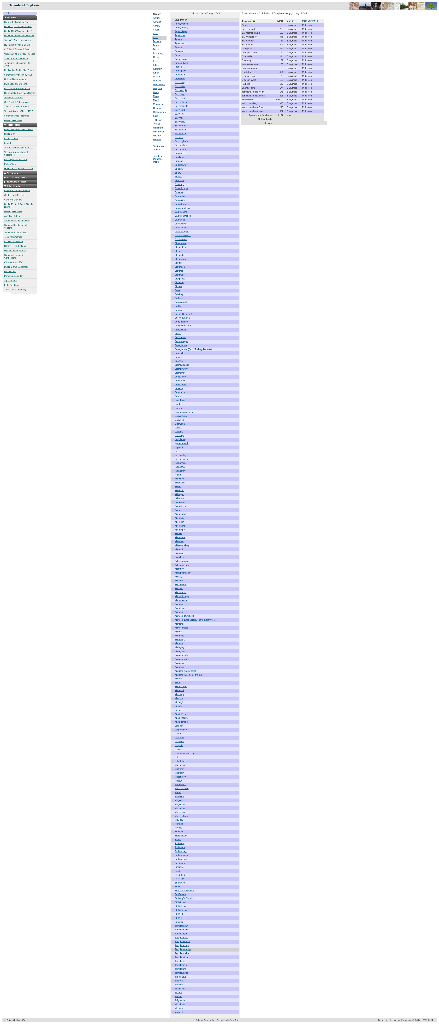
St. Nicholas (181, 910)
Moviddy (179, 820)
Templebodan (181, 926)
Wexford (157, 135)
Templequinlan (182, 957)
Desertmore (180, 337)
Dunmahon (180, 392)
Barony (290, 21)
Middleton (179, 796)
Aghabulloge (181, 31)
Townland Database (13, 97)
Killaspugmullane (183, 572)
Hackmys (179, 435)
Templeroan (180, 961)
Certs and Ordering (13, 200)
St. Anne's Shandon (184, 890)
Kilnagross (180, 651)
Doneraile (179, 353)
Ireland (7, 143)
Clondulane (180, 259)
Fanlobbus (180, 400)
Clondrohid (180, 255)
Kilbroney (179, 498)
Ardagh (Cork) (181, 63)
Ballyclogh (180, 94)
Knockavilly (180, 714)
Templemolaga (182, 945)
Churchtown (180, 243)
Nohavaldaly (181, 835)
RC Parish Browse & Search (17, 45)
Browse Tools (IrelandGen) (16, 22)
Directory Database (13, 120)
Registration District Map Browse (19, 70)
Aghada (178, 39)
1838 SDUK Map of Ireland (16, 107)
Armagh (157, 22)
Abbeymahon (181, 23)
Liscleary (179, 741)
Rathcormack (181, 855)
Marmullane (180, 784)
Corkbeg (179, 306)
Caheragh (179, 184)
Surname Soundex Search (16, 232)
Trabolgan (180, 988)
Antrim (156, 18)
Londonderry (159, 84)
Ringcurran (180, 863)
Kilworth (179, 698)
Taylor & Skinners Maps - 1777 (18, 111)
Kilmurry (179, 643)
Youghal (179, 1012)
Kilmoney (179, 635)
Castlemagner (181, 231)
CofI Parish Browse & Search (17, 49)
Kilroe (177, 682)
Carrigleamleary (182, 208)
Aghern (178, 47)
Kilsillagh (179, 694)
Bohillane (179, 157)
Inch (177, 451)
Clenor (178, 251)
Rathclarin (180, 847)
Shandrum (180, 882)
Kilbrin (178, 486)
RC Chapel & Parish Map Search (19, 93)
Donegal (157, 41)
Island (178, 474)
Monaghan (158, 104)
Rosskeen (180, 875)
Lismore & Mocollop (184, 753)
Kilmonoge (180, 639)
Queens (157, 108)
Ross (177, 871)
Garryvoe (179, 420)
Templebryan (181, 933)
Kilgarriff (179, 549)
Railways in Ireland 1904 (15, 159)
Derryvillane (180, 329)
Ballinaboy (180, 82)
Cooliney (179, 294)
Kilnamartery (181, 659)
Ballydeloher (181, 102)
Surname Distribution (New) (17, 221)
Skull (177, 886)
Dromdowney (181, 369)
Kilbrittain (179, 490)
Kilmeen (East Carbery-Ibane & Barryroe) (195, 620)
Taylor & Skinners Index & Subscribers (16, 153)
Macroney (180, 769)
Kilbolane (179, 478)
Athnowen (180, 78)
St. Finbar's (180, 894)
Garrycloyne (181, 416)
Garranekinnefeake (184, 412)
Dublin (156, 49)
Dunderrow (180, 380)
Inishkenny (180, 471)
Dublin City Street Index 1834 (18, 26)
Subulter (179, 922)
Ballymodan (180, 129)
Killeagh (179, 580)
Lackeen (179, 725)
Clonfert (178, 263)
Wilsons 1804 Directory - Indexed (19, 54)
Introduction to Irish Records (17, 190)
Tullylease (180, 1000)
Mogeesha (180, 804)
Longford (157, 88)
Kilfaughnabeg (182, 545)
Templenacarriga (183, 949)
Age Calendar (10, 280)
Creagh (178, 310)
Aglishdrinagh (181, 59)
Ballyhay (179, 118)
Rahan (178, 839)
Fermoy (178, 408)
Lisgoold (179, 745)
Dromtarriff (180, 372)
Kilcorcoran (180, 514)
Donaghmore (181, 345)
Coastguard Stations (13, 241)
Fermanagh (158, 53)
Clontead (179, 282)
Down (156, 45)
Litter (177, 757)
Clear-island (180, 247)
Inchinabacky (181, 459)
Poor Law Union (310, 21)
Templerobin (181, 965)
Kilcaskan (180, 502)
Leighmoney (181, 729)
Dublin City (9, 134)
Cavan (156, 29)
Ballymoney (180, 133)
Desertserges (181, 341)
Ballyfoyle (180, 114)
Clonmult (179, 274)
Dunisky (179, 388)
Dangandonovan (183, 325)
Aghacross (180, 35)
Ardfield (178, 66)
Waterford (158, 127)
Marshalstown (181, 788)
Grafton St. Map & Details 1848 (18, 168)
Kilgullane (179, 557)
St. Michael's (181, 902)
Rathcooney (181, 851)
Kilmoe (178, 631)
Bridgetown (180, 165)
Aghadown (180, 43)
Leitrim (156, 76)
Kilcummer (180, 537)
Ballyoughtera (181, 141)
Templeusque (181, 973)
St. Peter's (180, 918)
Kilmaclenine (181, 600)
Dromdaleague (182, 365)
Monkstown (180, 812)
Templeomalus (182, 953)
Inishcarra (180, 467)
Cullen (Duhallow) (183, 314)
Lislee (178, 749)
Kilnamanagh (181, 655)
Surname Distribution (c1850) (18, 75)
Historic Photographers (15, 79)
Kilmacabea (180, 592)
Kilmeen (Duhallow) (184, 616)
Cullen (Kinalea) (182, 317)
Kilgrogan (179, 553)
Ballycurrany (181, 98)
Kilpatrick (179, 663)
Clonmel (179, 271)
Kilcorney (179, 518)
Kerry (155, 61)
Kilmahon (179, 604)
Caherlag (179, 192)
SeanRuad (235, 1020)
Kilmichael (180, 624)
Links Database (11, 285)
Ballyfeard (180, 110)
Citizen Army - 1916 (13, 262)
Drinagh (178, 357)
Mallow (178, 780)
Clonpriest (180, 278)
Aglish (178, 55)
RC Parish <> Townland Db (17, 88)
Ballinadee (180, 86)
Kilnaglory (180, 647)
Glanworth (180, 424)
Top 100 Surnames (13, 237)
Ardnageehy (181, 70)
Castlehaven (181, 223)
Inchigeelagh (181, 455)
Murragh (179, 823)
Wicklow (157, 139)
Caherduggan (181, 188)
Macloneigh (180, 765)
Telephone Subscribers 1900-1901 (18, 64)
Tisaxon (179, 980)
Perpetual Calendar (13, 276)
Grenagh (179, 431)
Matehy (178, 792)
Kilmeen (179, 612)
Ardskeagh (180, 74)
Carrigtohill (180, 219)
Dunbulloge (180, 376)
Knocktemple (181, 722)
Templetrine (180, 969)
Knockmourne (181, 718)
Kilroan (178, 678)
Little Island (180, 761)
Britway (178, 176)
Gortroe (178, 427)
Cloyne (178, 286)
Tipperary (157, 120)
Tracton (178, 992)
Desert (178, 333)
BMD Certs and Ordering (15, 84)
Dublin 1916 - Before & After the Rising (19, 205)
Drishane (179, 361)
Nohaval (179, 831)
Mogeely (179, 800)
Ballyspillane (181, 145)
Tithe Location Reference (16, 58)
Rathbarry (179, 843)
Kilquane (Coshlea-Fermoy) (188, 675)
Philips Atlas (10, 164)
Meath (156, 100)
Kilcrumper (180, 529)
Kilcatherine (180, 506)
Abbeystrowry (181, 27)
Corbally (179, 298)
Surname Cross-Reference (16, 116)
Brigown (179, 169)
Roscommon (159, 112)
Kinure (178, 710)
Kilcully (178, 533)
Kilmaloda (180, 608)
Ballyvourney (181, 149)
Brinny (178, 173)
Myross (178, 827)
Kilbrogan (179, 494)
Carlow (156, 26)
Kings (156, 72)
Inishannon (180, 463)
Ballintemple (181, 90)
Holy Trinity (180, 439)
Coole (177, 290)
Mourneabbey (181, 816)
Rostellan (179, 878)
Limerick (157, 80)
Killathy (178, 576)
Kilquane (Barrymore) (185, 671)
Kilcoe (178, 510)
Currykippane (181, 321)
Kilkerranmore (181, 561)
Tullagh (178, 996)
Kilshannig (180, 690)
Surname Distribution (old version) (16, 226)
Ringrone (179, 867)
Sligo (155, 116)
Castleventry (181, 239)
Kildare (156, 65)
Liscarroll (179, 737)
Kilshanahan (181, 686)
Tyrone (156, 124)
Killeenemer (180, 584)
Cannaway (180, 196)
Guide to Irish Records (14, 195)
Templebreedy (182, 929)
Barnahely (180, 153)
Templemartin (181, 937)
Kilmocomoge (181, 627)
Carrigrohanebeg (183, 216)
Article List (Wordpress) (15, 290)
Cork (155, 37)
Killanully (179, 569)
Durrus (178, 396)
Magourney (180, 777)
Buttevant (179, 180)
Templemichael (182, 941)
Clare (155, 33)
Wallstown (180, 1004)
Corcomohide (181, 302)
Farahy (178, 404)
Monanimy (180, 808)
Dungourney (181, 384)
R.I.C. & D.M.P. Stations (15, 246)
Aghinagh (179, 51)
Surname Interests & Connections (13, 256)
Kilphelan (179, 667)
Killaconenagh (182, 565)
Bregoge (179, 161)
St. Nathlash (181, 906)
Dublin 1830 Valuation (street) (18, 31)
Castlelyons (180, 227)
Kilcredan (179, 522)
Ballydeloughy (182, 106)
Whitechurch (181, 1008)
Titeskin (179, 984)
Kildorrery (179, 541)
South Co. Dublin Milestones (17, 40)
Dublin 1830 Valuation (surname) (19, 35)
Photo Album (10, 271)
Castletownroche (183, 235)
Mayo (156, 96)
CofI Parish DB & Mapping (16, 102)
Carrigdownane (182, 204)
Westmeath (158, 131)
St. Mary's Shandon (184, 898)
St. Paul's (179, 914)
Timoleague (180, 977)
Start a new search (158, 147)
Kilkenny (157, 69)
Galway (157, 57)
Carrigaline (180, 200)
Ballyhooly (180, 121)
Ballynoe (179, 137)
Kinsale (178, 706)
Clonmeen (180, 267)
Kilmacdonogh (182, 596)
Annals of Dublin (12, 216)
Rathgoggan (181, 859)
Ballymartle (180, 125)
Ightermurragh (181, 443)
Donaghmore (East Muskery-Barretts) (193, 349)
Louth (156, 92)
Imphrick (179, 447)
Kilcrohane (180, 526)
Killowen (179, 588)
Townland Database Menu (158, 159)
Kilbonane (180, 482)
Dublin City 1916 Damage (16, 267)
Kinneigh (179, 702)
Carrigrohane (181, 212)
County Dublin (11, 138)
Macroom (179, 773)
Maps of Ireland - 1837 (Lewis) (18, 129)
